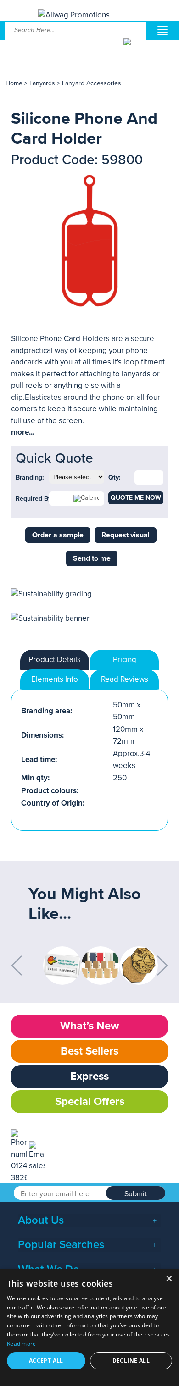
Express (89, 1076)
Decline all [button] (131, 1360)
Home (14, 83)
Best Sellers (89, 1051)
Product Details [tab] (54, 659)
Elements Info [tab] (54, 679)
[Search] (134, 48)
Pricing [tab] (124, 659)
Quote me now (136, 498)
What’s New (89, 1026)
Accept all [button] (46, 1360)
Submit (135, 1193)
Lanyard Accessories (91, 83)
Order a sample (58, 535)
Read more (21, 1343)
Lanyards (42, 83)
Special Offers (89, 1101)
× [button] (168, 1279)
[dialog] (89, 1327)
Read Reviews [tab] (124, 679)
